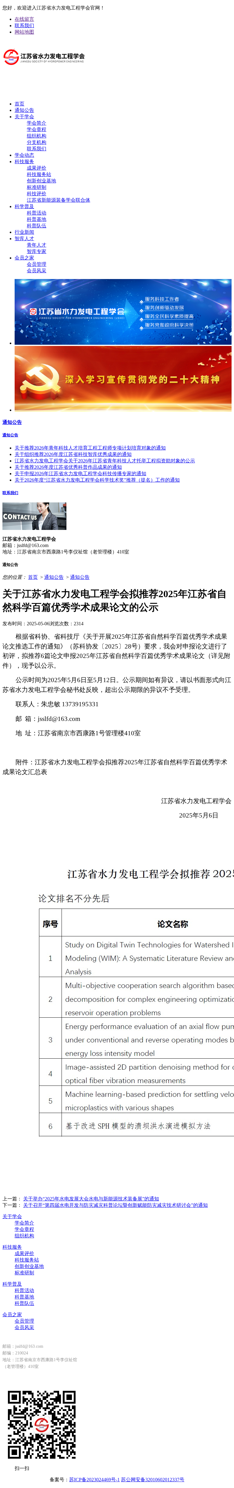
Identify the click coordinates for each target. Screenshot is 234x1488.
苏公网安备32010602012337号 (152, 1479)
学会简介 (36, 123)
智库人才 (24, 238)
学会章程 (36, 129)
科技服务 (24, 161)
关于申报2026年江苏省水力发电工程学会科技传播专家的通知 (80, 473)
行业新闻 (24, 232)
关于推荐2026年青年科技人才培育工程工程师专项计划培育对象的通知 (90, 447)
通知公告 (24, 110)
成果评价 (36, 168)
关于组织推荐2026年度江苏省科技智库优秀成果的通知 (73, 454)
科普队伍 (36, 225)
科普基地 (36, 219)
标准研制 (36, 187)
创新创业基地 (41, 180)
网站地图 (24, 32)
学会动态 (24, 155)
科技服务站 (39, 174)
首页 (19, 103)
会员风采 (36, 270)
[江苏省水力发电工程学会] (44, 70)
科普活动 (36, 212)
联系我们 (24, 25)
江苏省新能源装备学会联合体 (58, 200)
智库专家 (36, 251)
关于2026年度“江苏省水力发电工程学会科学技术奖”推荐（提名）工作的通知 (97, 480)
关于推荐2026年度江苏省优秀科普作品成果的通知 (68, 467)
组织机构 (36, 135)
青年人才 (36, 245)
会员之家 (24, 257)
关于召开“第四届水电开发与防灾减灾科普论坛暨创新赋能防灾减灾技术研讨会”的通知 (115, 1205)
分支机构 (36, 142)
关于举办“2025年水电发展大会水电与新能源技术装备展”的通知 (91, 1198)
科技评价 (36, 193)
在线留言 (24, 19)
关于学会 (24, 116)
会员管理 (36, 264)
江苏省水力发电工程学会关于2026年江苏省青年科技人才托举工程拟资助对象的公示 (105, 460)
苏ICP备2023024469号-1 (94, 1479)
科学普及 (24, 206)
